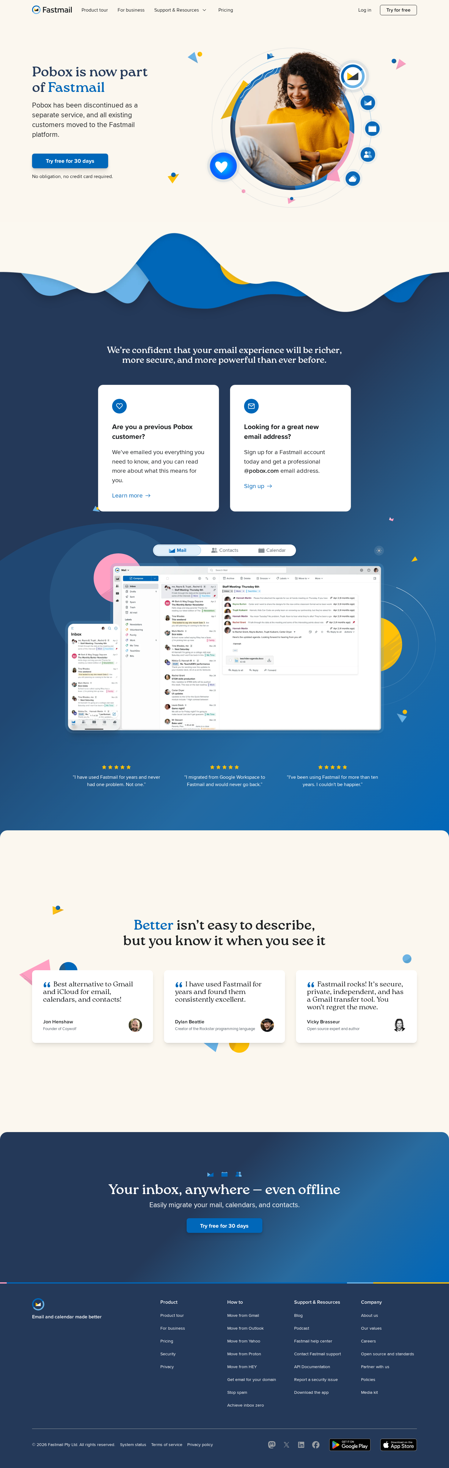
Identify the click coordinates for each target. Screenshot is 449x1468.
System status (133, 1444)
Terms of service (166, 1444)
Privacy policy (200, 1444)
